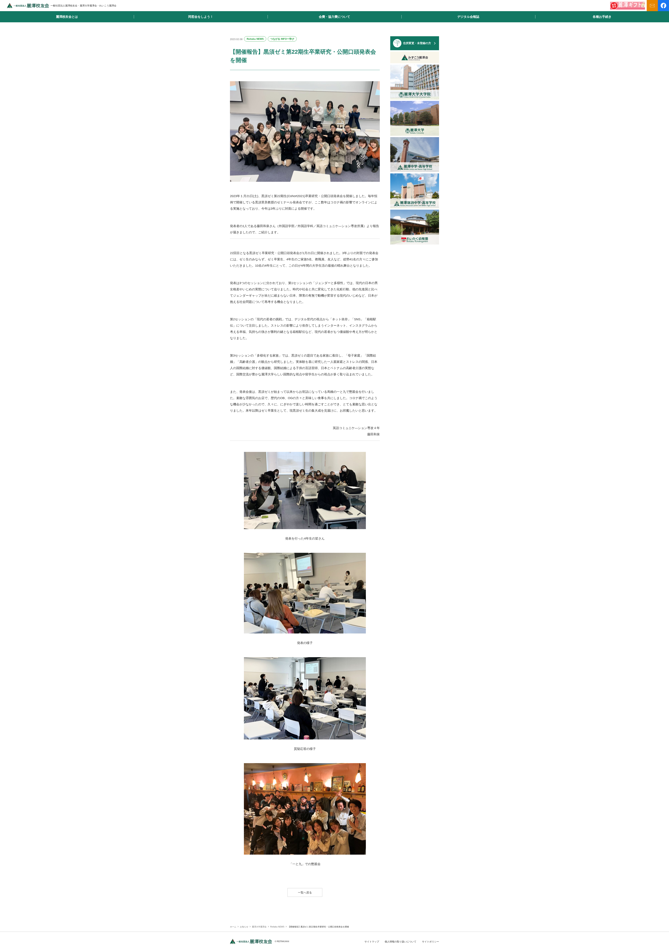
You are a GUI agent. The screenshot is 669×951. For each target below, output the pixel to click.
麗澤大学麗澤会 (259, 927)
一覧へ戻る (305, 892)
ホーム (233, 927)
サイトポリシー (430, 941)
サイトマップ (371, 941)
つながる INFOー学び (282, 38)
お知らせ (244, 927)
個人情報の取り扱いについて (400, 941)
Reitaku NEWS (255, 38)
